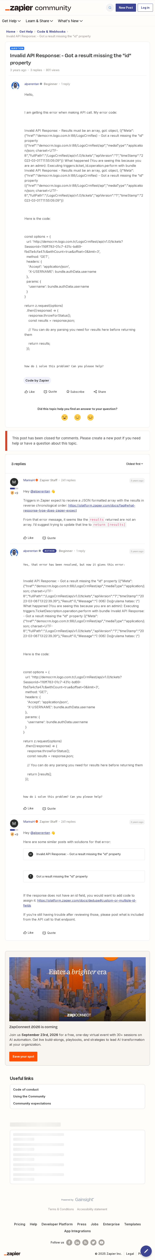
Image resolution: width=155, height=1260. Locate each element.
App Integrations (77, 1231)
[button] (126, 8)
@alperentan (40, 491)
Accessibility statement (92, 1209)
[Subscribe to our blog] (85, 1242)
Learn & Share (37, 21)
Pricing (19, 1224)
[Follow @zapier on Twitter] (93, 1242)
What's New (68, 21)
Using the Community (29, 1096)
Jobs (94, 1224)
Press (81, 1224)
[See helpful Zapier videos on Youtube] (101, 1242)
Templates (132, 1224)
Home (10, 31)
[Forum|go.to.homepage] (39, 8)
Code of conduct (26, 1089)
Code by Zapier (37, 380)
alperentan (31, 84)
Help (33, 1224)
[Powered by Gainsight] (77, 1201)
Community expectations (32, 1103)
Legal (130, 1253)
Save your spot (23, 1056)
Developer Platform (57, 1224)
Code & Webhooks (51, 31)
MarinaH (29, 480)
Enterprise (111, 1224)
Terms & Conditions (61, 1209)
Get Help (9, 21)
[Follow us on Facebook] (69, 1242)
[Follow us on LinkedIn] (77, 1242)
